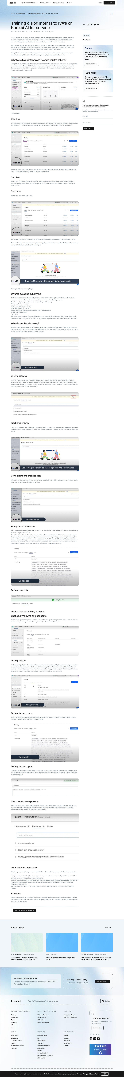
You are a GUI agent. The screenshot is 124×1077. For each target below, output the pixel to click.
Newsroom (14, 1048)
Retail (13, 1020)
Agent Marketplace (58, 2)
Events (66, 1035)
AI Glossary (40, 1048)
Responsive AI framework (45, 1055)
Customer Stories (16, 1040)
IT (11, 1027)
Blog (12, 13)
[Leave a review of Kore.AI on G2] (100, 1049)
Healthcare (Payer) (69, 1015)
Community (67, 1043)
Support (66, 1038)
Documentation (42, 1035)
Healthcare (14, 1017)
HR (12, 1025)
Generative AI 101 (42, 1053)
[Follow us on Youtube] (94, 1038)
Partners (13, 1043)
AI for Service (41, 1017)
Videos (39, 1050)
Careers (66, 1045)
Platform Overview (43, 1015)
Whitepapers (41, 1040)
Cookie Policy (94, 1074)
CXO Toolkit (41, 1058)
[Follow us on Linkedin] (90, 1038)
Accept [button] (104, 1074)
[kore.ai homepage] (12, 3)
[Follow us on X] (98, 1038)
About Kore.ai (15, 1035)
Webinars (40, 1043)
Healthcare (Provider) (70, 1017)
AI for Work (40, 1020)
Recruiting (14, 1022)
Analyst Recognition (17, 1045)
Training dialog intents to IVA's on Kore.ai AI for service (43, 13)
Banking (13, 1015)
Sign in (100, 2)
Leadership (14, 1038)
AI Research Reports (43, 1045)
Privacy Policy (82, 1074)
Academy (67, 1040)
